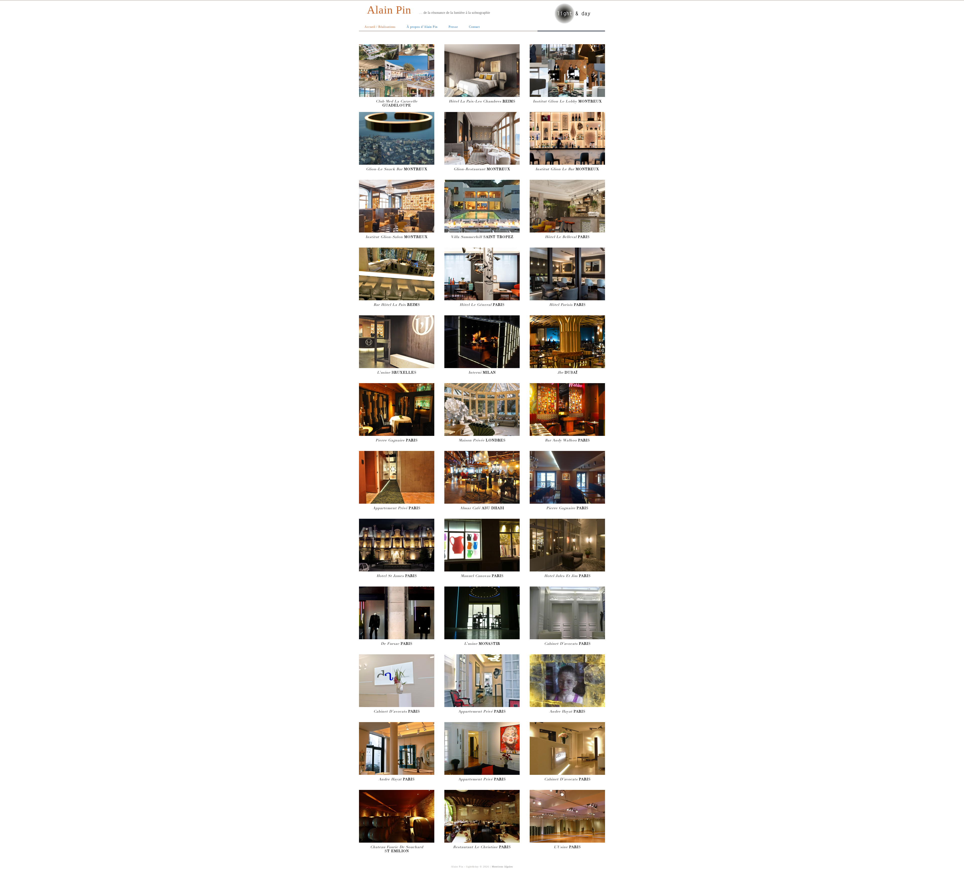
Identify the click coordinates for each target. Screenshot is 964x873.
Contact (474, 27)
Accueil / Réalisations (380, 27)
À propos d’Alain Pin (422, 27)
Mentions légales (502, 866)
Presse (453, 27)
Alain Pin (389, 10)
